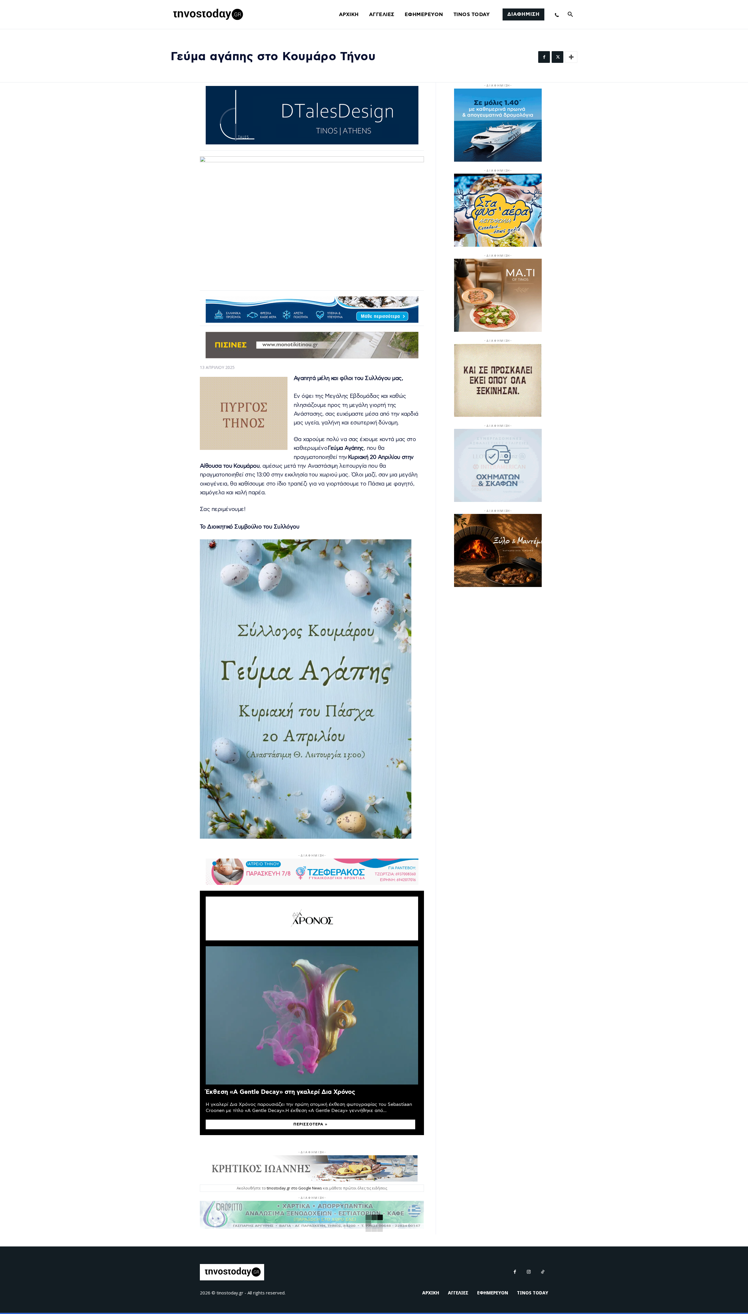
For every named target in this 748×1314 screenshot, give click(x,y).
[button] (570, 15)
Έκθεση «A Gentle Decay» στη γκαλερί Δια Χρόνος (280, 1092)
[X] (557, 57)
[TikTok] (542, 1272)
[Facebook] (544, 57)
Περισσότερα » (310, 1124)
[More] (571, 57)
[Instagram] (528, 1272)
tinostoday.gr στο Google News (294, 1188)
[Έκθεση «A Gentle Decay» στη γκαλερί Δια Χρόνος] (312, 1015)
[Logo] (207, 14)
